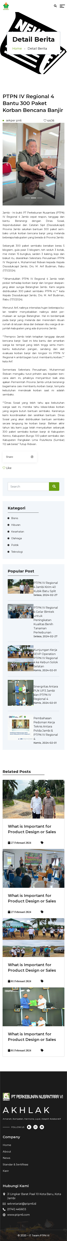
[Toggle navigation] (31, 7)
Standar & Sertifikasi (15, 1164)
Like (9, 468)
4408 (50, 120)
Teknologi (17, 551)
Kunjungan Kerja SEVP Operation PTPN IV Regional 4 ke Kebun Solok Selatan (46, 658)
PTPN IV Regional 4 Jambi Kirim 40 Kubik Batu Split (46, 587)
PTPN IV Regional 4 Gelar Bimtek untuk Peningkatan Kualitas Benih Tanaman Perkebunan (46, 620)
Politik (15, 545)
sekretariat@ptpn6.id (21, 1203)
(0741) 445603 (16, 1209)
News (6, 1158)
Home (17, 48)
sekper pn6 (13, 120)
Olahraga (16, 538)
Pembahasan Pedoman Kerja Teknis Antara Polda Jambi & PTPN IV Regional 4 (46, 729)
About (7, 1151)
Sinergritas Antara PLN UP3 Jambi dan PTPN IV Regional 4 (46, 693)
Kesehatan (17, 531)
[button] (7, 164)
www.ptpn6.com (18, 1214)
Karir (6, 1170)
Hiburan (15, 524)
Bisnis (14, 518)
